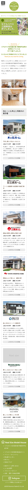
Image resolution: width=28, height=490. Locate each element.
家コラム (7, 459)
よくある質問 (8, 468)
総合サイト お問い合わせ (12, 465)
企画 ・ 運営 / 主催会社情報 (12, 473)
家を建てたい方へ (9, 457)
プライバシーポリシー (11, 470)
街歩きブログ (8, 462)
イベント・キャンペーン (11, 454)
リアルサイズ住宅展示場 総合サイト (15, 452)
